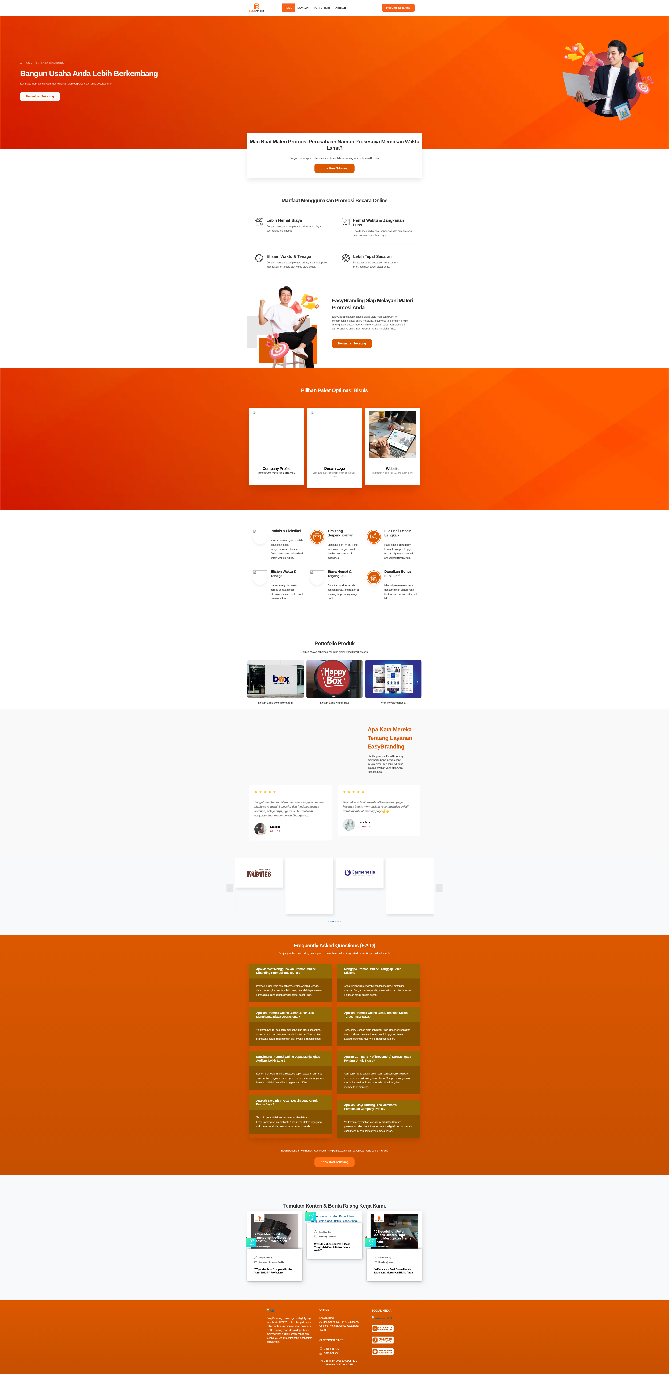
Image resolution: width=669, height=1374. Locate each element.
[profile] (276, 464)
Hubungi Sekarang (398, 7)
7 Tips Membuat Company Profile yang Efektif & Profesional (272, 1271)
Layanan (303, 7)
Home (288, 7)
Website (392, 468)
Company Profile (276, 468)
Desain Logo (334, 468)
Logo (391, 1262)
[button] (251, 682)
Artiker (340, 7)
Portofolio (322, 7)
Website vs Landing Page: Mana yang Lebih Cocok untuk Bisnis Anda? (332, 1247)
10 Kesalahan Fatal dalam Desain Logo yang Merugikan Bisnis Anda (393, 1271)
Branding (263, 1262)
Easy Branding (265, 1257)
